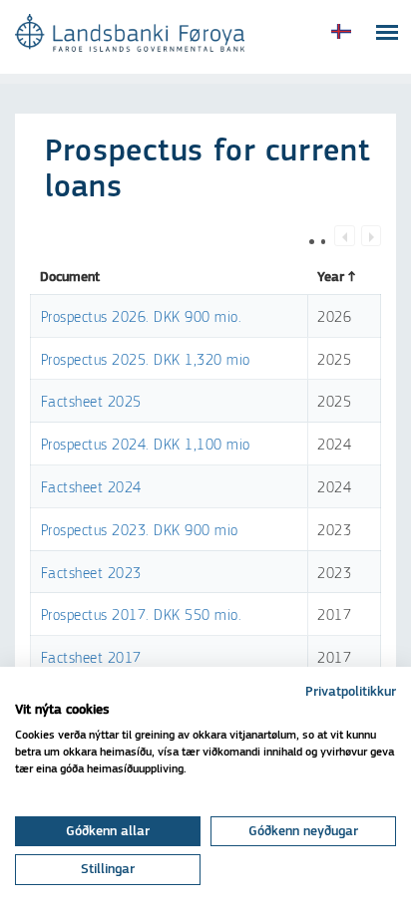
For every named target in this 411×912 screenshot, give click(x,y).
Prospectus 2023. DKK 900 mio (139, 530)
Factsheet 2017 (91, 658)
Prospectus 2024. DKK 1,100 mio (145, 445)
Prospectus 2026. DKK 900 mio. (141, 317)
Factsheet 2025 (91, 402)
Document (70, 277)
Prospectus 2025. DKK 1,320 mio (145, 360)
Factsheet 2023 (91, 573)
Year (330, 277)
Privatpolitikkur (350, 692)
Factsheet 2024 (91, 487)
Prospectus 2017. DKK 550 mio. (141, 615)
